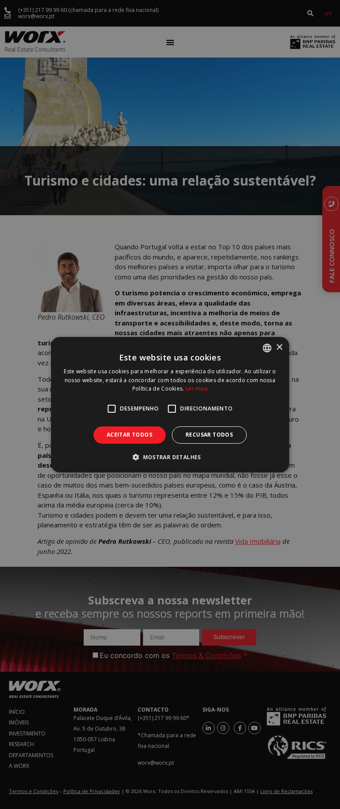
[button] (170, 457)
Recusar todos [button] (209, 434)
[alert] (170, 404)
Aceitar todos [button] (129, 434)
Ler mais (196, 388)
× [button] (279, 347)
